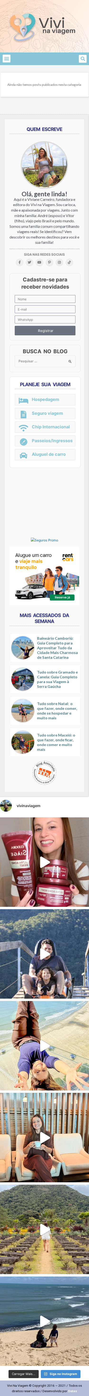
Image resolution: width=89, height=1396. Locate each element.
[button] (6, 58)
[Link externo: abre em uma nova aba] (44, 540)
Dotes (72, 1391)
